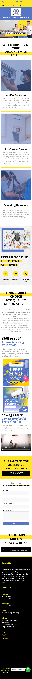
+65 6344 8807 (6, 597)
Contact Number (8, 504)
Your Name (6, 490)
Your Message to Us (8, 510)
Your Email (6, 497)
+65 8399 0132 (6, 599)
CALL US (6, 279)
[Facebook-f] (4, 633)
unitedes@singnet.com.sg (10, 613)
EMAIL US (15, 279)
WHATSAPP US (26, 280)
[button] (2, 29)
